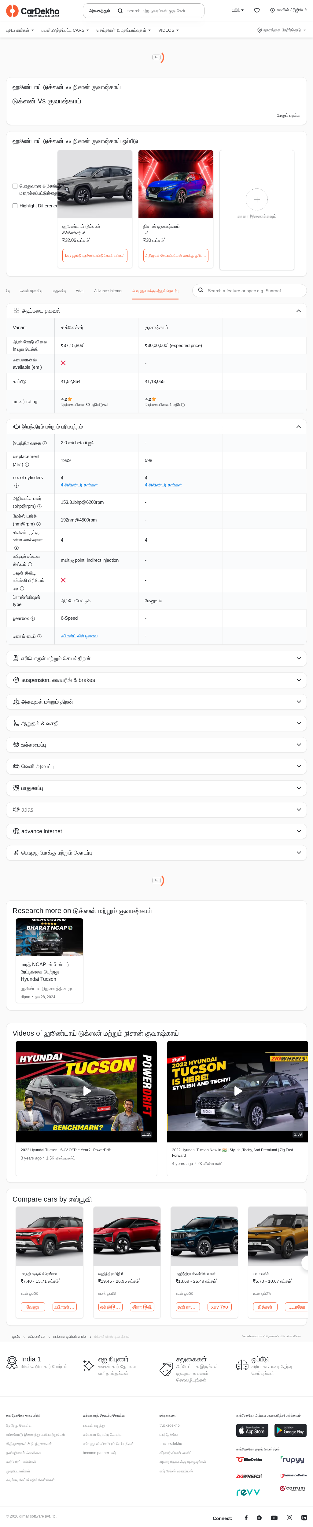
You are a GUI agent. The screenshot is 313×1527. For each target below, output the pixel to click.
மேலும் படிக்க (288, 115)
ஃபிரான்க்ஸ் (65, 1307)
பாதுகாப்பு (59, 291)
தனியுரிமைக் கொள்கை (23, 1453)
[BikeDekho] (249, 1459)
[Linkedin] (304, 1518)
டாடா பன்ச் (261, 1274)
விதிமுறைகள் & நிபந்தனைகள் (29, 1444)
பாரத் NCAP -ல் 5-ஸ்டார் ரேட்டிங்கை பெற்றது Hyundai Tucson (45, 972)
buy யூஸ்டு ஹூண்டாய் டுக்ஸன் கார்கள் (95, 255)
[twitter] (259, 1518)
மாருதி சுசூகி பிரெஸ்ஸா (39, 1274)
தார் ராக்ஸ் (188, 1307)
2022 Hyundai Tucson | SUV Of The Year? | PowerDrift (66, 1150)
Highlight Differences (40, 205)
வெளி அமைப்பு (31, 291)
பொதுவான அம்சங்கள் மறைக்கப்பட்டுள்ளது (41, 189)
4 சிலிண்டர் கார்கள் (79, 484)
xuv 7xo (219, 1307)
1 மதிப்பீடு (177, 405)
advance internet (108, 291)
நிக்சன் (265, 1307)
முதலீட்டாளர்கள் (18, 1471)
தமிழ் (236, 10)
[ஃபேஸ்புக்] (246, 1518)
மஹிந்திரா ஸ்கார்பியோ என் (195, 1274)
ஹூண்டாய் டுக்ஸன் (81, 226)
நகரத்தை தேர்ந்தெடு (282, 29)
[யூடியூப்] (274, 1518)
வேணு (33, 1307)
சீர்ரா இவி (142, 1307)
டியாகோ (297, 1307)
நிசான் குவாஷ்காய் (161, 226)
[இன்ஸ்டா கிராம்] (289, 1518)
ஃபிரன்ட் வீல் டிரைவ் (79, 635)
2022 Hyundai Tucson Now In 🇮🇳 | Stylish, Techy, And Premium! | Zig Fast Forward (232, 1153)
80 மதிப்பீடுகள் (97, 405)
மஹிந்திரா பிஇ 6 (110, 1274)
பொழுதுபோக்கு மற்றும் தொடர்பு (155, 291)
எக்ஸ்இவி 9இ (111, 1307)
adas (80, 291)
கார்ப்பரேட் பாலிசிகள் (21, 1462)
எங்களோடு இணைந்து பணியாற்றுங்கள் (35, 1434)
